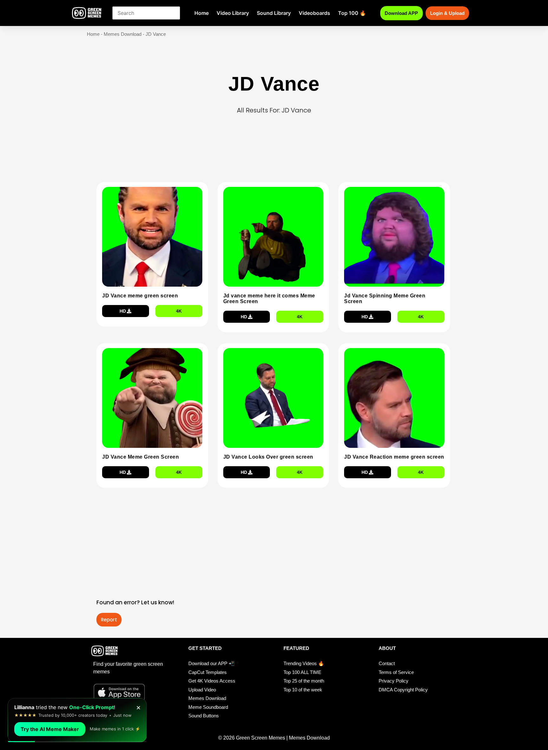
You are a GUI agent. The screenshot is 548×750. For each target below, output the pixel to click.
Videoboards (314, 13)
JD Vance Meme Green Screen (140, 457)
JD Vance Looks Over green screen (268, 457)
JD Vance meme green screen (140, 295)
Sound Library (274, 13)
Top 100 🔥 (352, 13)
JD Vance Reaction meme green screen (394, 457)
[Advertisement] (275, 158)
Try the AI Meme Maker (50, 729)
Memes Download (122, 34)
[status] (77, 720)
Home (201, 13)
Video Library (233, 13)
